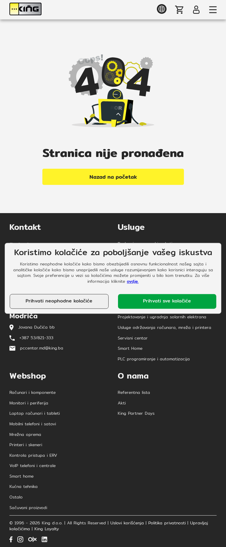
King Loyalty (46, 529)
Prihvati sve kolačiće (167, 301)
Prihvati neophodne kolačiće (59, 301)
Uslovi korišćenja (127, 523)
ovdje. (133, 281)
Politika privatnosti (167, 523)
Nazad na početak (113, 177)
